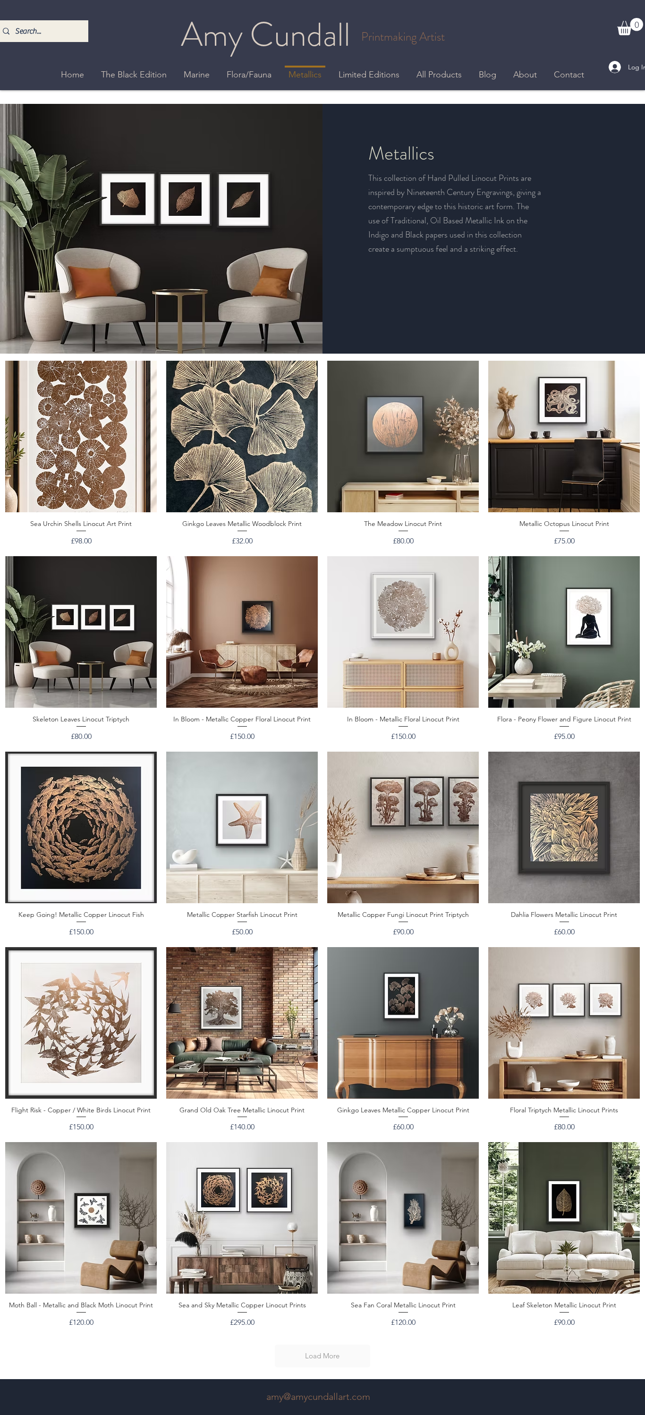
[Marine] (196, 67)
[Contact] (569, 67)
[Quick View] (81, 436)
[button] (630, 26)
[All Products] (439, 67)
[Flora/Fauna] (249, 67)
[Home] (72, 67)
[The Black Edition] (134, 67)
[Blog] (487, 67)
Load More (322, 1355)
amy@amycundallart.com (318, 1396)
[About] (525, 67)
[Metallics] (305, 66)
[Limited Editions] (369, 67)
